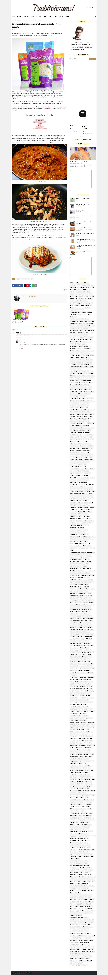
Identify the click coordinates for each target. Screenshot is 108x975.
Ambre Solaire (73, 314)
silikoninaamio (86, 826)
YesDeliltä (14, 35)
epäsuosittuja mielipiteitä (75, 443)
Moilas (87, 706)
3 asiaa (87, 287)
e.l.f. (93, 423)
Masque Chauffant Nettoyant (76, 688)
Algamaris (79, 307)
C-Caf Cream (72, 375)
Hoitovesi (86, 514)
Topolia (90, 897)
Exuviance (72, 450)
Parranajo (81, 756)
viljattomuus (72, 933)
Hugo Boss (72, 520)
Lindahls (89, 656)
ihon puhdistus (73, 538)
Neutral (78, 727)
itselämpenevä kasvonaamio (75, 559)
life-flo (71, 656)
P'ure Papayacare (79, 752)
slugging (86, 842)
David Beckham (77, 411)
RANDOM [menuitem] (61, 16)
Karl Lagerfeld (84, 582)
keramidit (82, 595)
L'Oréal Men (72, 636)
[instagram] (93, 7)
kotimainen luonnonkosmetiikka (76, 620)
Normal (79, 738)
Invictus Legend (81, 548)
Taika (91, 869)
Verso (88, 926)
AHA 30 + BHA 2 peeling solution (76, 303)
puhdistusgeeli (82, 777)
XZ (92, 949)
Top (86, 897)
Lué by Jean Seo (73, 663)
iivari (71, 541)
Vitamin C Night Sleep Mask (81, 935)
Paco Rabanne (87, 752)
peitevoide (86, 758)
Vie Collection (73, 928)
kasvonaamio (86, 586)
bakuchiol (84, 343)
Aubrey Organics (73, 334)
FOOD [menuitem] (50, 16)
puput (93, 779)
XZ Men (71, 951)
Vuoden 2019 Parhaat (74, 944)
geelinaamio (72, 470)
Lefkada (89, 652)
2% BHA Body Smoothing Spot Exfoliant (85, 285)
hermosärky (78, 500)
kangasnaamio (89, 579)
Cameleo (72, 380)
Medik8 (92, 690)
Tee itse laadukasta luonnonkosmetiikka (87, 876)
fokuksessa (86, 459)
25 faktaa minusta (80, 287)
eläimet (76, 436)
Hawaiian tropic (80, 495)
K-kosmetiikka (84, 575)
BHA (88, 353)
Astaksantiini (78, 328)
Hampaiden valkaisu (79, 491)
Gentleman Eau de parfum (85, 473)
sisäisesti (86, 833)
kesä (91, 595)
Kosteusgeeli (72, 616)
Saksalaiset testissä (80, 210)
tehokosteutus (79, 879)
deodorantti (92, 414)
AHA (71, 300)
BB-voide (72, 350)
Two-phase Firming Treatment (86, 906)
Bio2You (78, 355)
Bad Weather (78, 343)
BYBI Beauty (91, 373)
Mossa (77, 711)
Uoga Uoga (84, 913)
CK (75, 393)
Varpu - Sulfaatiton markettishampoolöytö (85, 198)
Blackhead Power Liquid (87, 359)
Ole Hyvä (89, 743)
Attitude (88, 332)
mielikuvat (82, 695)
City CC (71, 393)
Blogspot (33, 973)
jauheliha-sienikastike (21, 278)
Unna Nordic (77, 913)
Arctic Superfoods (89, 323)
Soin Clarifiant (83, 847)
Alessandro (72, 307)
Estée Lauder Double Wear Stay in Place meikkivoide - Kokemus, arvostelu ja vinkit (85, 240)
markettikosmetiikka (86, 684)
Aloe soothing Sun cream (75, 312)
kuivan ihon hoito (86, 622)
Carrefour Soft (78, 382)
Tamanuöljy (87, 872)
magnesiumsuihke (87, 679)
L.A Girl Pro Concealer (74, 631)
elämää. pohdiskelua (79, 439)
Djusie (89, 418)
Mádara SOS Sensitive (74, 672)
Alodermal (81, 309)
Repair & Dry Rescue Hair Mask (76, 799)
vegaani (89, 924)
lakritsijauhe (79, 643)
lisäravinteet (72, 661)
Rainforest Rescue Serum (84, 788)
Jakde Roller (72, 561)
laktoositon (72, 645)
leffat (78, 652)
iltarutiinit (76, 541)
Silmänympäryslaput (74, 829)
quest (71, 788)
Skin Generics (73, 838)
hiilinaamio (85, 502)
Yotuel (77, 956)
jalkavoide (89, 561)
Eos (81, 441)
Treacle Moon (73, 899)
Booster (85, 366)
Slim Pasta (81, 842)
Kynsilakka (87, 629)
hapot (71, 493)
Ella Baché (87, 439)
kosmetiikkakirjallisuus (86, 611)
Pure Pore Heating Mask (75, 783)
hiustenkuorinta (73, 511)
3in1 (71, 289)
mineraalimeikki (73, 702)
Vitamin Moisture (86, 938)
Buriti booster (73, 373)
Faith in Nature (80, 455)
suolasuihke (78, 863)
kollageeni (91, 602)
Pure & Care (72, 781)
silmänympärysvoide (84, 829)
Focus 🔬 (71, 128)
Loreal (89, 661)
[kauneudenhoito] (83, 153)
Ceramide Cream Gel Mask (81, 387)
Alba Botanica (88, 305)
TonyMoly (81, 897)
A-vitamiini (72, 291)
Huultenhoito (73, 525)
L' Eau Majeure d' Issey (85, 631)
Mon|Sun (81, 709)
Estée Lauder (83, 446)
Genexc (78, 470)
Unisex (71, 913)
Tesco (93, 881)
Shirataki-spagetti (16, 92)
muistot (84, 713)
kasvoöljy (79, 588)
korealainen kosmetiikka (75, 609)
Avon (91, 339)
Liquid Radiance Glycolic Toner (83, 659)
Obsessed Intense (73, 743)
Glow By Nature (85, 475)
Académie (80, 294)
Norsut (83, 738)
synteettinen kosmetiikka (75, 869)
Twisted (76, 906)
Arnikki (88, 325)
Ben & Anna (91, 350)
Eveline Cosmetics (84, 448)
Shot (90, 824)
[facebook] (87, 7)
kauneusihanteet (73, 593)
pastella (90, 756)
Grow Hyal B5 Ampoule (82, 482)
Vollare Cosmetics (73, 940)
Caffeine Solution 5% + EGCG (76, 377)
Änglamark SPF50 (87, 314)
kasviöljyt (86, 584)
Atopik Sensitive (73, 332)
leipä (93, 652)
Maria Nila (78, 684)
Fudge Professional (74, 468)
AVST (81, 341)
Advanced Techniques (83, 296)
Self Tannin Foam (89, 817)
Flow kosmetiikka (78, 459)
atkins (80, 330)
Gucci (85, 484)
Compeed (93, 400)
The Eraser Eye (85, 883)
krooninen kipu (73, 622)
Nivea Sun (87, 729)
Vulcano (80, 940)
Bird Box (87, 357)
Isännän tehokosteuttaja (80, 554)
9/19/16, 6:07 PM (19, 333)
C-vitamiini (88, 375)
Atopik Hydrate (91, 330)
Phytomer (87, 761)
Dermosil (86, 416)
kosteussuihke (88, 616)
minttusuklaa (89, 702)
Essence (76, 446)
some (93, 849)
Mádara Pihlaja (87, 670)
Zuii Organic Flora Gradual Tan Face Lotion (78, 965)
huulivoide (90, 523)
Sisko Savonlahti (73, 835)
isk (76, 557)
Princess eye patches (79, 770)
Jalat (78, 561)
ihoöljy (92, 538)
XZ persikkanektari (84, 951)
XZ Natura (77, 951)
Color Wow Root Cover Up (84, 400)
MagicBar (72, 679)
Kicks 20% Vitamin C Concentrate (76, 600)
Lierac (84, 654)
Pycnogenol (89, 786)
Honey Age (79, 516)
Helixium (79, 498)
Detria (71, 418)
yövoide (71, 958)
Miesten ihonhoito (74, 697)
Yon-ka (88, 953)
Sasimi (75, 811)
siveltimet (80, 835)
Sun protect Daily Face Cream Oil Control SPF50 (79, 860)
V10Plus (86, 917)
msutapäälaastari (73, 713)
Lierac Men (89, 654)
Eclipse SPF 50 (78, 425)
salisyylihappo (83, 808)
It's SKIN (89, 557)
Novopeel (78, 740)
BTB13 (78, 368)
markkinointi (72, 686)
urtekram (72, 915)
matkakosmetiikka (79, 690)
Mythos (71, 720)
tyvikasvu (76, 908)
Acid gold (86, 294)
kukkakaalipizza (73, 627)
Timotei (71, 897)
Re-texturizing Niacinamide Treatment (77, 792)
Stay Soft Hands (73, 854)
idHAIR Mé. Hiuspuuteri (86, 536)
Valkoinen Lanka (73, 922)
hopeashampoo (81, 518)
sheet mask (72, 824)
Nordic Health (73, 738)
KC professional (82, 593)
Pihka (92, 761)
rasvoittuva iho (86, 790)
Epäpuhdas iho (87, 441)
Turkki (71, 903)
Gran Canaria (72, 480)
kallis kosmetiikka (73, 579)
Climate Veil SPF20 (78, 396)
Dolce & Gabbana (73, 421)
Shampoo (72, 822)
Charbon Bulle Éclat (78, 389)
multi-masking (85, 715)
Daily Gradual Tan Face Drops (89, 409)
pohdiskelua (78, 767)
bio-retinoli (72, 355)
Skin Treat (86, 838)
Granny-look (79, 480)
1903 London (72, 285)
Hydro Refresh (73, 532)
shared (77, 822)
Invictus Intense (73, 548)
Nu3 (83, 740)
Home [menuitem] (13, 16)
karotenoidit (91, 582)
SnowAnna (72, 847)
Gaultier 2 (92, 468)
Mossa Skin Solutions (85, 711)
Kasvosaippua (85, 588)
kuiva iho (79, 622)
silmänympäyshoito (74, 831)
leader (90, 650)
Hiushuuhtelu (73, 507)
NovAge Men (89, 738)
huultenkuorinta (80, 525)
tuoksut (81, 901)
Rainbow (76, 788)
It (85, 557)
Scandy (90, 813)
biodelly (83, 355)
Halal (77, 489)
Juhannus (82, 572)
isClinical (72, 557)
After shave (92, 296)
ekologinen (79, 434)
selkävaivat (72, 820)
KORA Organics (87, 606)
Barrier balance (87, 348)
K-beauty (78, 575)
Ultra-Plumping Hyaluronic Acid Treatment (78, 910)
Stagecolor (86, 851)
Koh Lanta (85, 602)
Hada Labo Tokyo (82, 486)
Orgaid (81, 749)
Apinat (93, 321)
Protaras (91, 770)
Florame (72, 459)
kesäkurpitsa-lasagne (74, 597)
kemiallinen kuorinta (74, 595)
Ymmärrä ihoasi (82, 953)
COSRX (71, 402)
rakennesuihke (73, 790)
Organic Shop (87, 749)
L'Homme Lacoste (79, 634)
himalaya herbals (73, 504)
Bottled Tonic (72, 368)
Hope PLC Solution (86, 516)
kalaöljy (88, 577)
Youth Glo (90, 956)
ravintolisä (93, 790)
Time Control (77, 892)
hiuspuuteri (92, 507)
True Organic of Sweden (82, 899)
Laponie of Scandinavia (80, 645)
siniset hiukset (73, 833)
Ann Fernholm (73, 316)
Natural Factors (91, 722)
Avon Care (72, 341)
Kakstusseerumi (81, 577)
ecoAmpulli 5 (79, 427)
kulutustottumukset (88, 627)
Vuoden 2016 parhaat (88, 940)
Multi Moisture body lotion (75, 715)
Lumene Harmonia (74, 665)
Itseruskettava (86, 559)
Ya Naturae (92, 951)
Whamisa (79, 949)
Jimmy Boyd (72, 570)
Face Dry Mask (82, 452)
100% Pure (86, 282)
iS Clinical (92, 548)
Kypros (92, 629)
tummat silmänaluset (74, 901)
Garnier (86, 468)
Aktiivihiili (77, 305)
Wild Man (85, 949)
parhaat (92, 754)
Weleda (79, 947)
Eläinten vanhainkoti (84, 436)
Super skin (85, 863)
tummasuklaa (91, 899)
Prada (89, 767)
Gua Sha (81, 484)
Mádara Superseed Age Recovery (87, 672)
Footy (83, 461)
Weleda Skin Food (86, 947)
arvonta (92, 325)
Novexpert (72, 740)
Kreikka (90, 620)
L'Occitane (87, 634)
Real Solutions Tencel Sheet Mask (76, 795)
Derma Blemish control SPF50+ (76, 416)
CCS (76, 384)
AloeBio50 (90, 312)
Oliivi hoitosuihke (73, 745)
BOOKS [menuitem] (55, 16)
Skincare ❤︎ (85, 125)
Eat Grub (72, 425)
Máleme (72, 681)
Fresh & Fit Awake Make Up (75, 466)
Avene (86, 339)
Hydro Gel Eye (85, 529)
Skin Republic (80, 838)
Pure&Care (84, 783)
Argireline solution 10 (80, 325)
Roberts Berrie (73, 804)
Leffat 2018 (83, 652)
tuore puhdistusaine (89, 901)
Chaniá (71, 389)
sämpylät (89, 808)
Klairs (75, 602)
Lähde (82, 640)
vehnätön (78, 926)
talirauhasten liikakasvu (78, 872)
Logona (78, 661)
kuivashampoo (80, 625)
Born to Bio (91, 366)
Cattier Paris (85, 382)
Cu (77, 407)
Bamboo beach (73, 348)
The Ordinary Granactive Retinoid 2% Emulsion (79, 888)
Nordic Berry (89, 736)
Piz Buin (80, 765)
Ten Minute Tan (77, 881)
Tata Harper (79, 874)
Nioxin (78, 729)
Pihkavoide (80, 763)
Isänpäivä (88, 554)
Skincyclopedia (73, 840)
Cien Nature (86, 391)
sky (78, 840)
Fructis (84, 466)
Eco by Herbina (86, 425)
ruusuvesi (88, 806)
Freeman (84, 464)
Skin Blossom (86, 835)
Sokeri (88, 847)
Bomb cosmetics (87, 364)
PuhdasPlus (87, 774)
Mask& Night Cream (81, 686)
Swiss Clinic (89, 867)
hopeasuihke (88, 518)
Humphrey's (85, 520)
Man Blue (77, 681)
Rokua (79, 804)
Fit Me (86, 457)
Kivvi (71, 602)
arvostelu (72, 328)
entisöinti (72, 441)
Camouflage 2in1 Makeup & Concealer (83, 380)
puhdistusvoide (73, 779)
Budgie (90, 371)
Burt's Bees (80, 373)
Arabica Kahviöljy (73, 323)
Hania (93, 491)
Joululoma (76, 572)
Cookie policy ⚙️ (73, 131)
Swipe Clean (82, 867)
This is (71, 892)
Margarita (72, 684)
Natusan (88, 724)
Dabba (86, 407)
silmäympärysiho (83, 831)
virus (82, 933)
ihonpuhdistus (86, 538)
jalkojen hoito (78, 563)
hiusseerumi (81, 509)
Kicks (89, 597)
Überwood (82, 908)
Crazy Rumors (73, 405)
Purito (84, 786)
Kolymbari (72, 604)
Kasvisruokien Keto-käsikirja (75, 586)
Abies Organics (73, 294)
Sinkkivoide (80, 833)
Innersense (72, 545)
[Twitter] (25, 285)
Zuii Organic (80, 962)
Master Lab (85, 688)
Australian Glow (73, 339)
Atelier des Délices (74, 330)
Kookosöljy (80, 606)
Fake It (86, 455)
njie (92, 731)
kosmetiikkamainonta (74, 613)
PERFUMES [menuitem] (38, 16)
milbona (71, 699)
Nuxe (91, 740)
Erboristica (84, 443)
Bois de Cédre (73, 364)
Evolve (91, 448)
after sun (72, 298)
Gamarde (81, 468)
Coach (85, 396)
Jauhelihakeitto (84, 566)
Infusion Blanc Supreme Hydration (77, 543)
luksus (79, 663)
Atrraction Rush (81, 332)
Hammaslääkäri (89, 489)
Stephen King (80, 854)
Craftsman (87, 402)
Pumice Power (88, 779)
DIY (79, 418)
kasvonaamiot (73, 588)
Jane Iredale (85, 563)
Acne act (91, 294)
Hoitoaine (89, 511)
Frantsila (79, 464)
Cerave (89, 387)
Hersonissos (85, 500)
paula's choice (73, 758)
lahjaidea (87, 640)
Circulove (92, 391)
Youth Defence (83, 956)
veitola (83, 926)
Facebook (88, 452)
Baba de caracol (87, 341)
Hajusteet (72, 489)
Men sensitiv (88, 693)
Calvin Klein (90, 377)
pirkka (85, 763)
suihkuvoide (86, 856)
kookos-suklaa (90, 604)
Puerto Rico (81, 774)
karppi (76, 584)
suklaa (92, 856)
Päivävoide (72, 754)
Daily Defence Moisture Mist (75, 409)
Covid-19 (77, 402)
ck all (79, 393)
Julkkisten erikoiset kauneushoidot (79, 161)
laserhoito (72, 647)
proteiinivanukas (73, 774)
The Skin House (73, 890)
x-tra (89, 949)
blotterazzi (72, 362)
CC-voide (72, 384)
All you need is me (73, 309)
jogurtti (85, 570)
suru (78, 867)
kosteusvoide (73, 618)
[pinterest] (95, 7)
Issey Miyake (81, 557)
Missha (84, 704)
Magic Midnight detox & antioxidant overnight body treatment (82, 677)
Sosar (71, 851)
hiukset (88, 504)
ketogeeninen (83, 597)
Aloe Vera (84, 312)
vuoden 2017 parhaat (74, 942)
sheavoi (87, 822)
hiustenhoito (88, 509)
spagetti (75, 851)
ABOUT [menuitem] (67, 16)
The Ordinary (92, 885)
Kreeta (86, 620)
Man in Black (83, 681)
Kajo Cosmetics (73, 577)
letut (76, 654)
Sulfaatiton (77, 858)
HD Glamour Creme (88, 495)
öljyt (94, 745)
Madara (93, 668)
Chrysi (90, 389)
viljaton (86, 931)
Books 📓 (72, 130)
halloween (82, 489)
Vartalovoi (72, 924)
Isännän (71, 554)
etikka (77, 448)
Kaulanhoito (76, 591)
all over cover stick (86, 307)
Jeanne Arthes (82, 568)
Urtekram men (79, 915)
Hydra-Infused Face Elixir (75, 529)
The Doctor (77, 883)
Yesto (76, 953)
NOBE (80, 733)
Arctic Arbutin (81, 323)
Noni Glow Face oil (74, 736)
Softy (77, 847)
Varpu (85, 922)
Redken (86, 795)
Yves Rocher (88, 958)
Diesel (75, 418)
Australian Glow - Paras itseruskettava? (85, 233)
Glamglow (78, 475)
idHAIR (78, 536)
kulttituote (80, 627)
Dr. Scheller (88, 423)
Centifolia (72, 387)
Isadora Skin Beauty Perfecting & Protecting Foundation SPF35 (82, 552)
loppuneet (84, 661)
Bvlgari (85, 373)
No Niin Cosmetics (74, 733)
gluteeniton (79, 477)
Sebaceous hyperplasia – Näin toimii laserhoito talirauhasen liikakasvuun (84, 228)
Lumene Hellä (82, 665)
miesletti (88, 695)
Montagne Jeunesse (88, 709)
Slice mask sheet (73, 842)
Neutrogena (91, 727)
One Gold (72, 749)
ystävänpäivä (81, 958)
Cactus (93, 375)
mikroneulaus (90, 697)
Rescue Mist (86, 799)
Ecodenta (92, 427)
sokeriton (80, 849)
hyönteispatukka (81, 532)
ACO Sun (75, 296)
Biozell (82, 357)
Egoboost (89, 430)
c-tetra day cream (80, 375)
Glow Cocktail (73, 477)
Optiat (77, 749)
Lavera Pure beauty (74, 650)
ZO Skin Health (73, 962)
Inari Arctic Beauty (83, 541)
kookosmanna (73, 606)
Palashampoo (79, 754)
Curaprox (81, 407)
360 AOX (92, 287)
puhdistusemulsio (73, 777)
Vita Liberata (87, 933)
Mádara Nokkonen (78, 670)
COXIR (81, 402)
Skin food (93, 835)
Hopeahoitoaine (73, 518)
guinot (71, 486)
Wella (92, 947)
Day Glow (88, 411)
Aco (71, 296)
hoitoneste (80, 514)
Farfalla (90, 455)
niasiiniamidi (72, 729)
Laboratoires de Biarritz (89, 636)
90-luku (89, 289)
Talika (71, 872)
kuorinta (81, 629)
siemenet (72, 826)
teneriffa (84, 881)
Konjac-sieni (78, 604)
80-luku (84, 289)
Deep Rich (72, 414)
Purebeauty (90, 783)
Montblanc (72, 711)
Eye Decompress (86, 450)
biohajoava (72, 357)
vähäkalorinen (83, 919)
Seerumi (82, 817)
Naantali (76, 720)
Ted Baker (72, 876)
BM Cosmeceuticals (80, 362)
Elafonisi (72, 436)
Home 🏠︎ (71, 125)
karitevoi (77, 582)
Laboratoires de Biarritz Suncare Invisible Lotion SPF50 (81, 638)
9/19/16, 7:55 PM (22, 342)
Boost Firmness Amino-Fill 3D (76, 366)
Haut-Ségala (72, 495)
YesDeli (17, 20)
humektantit (78, 520)
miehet (77, 695)
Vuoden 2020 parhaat (85, 944)
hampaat (72, 491)
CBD (90, 382)
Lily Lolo (76, 656)
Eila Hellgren (72, 434)
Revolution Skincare (79, 801)
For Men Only (73, 464)
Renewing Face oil (79, 797)
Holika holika (72, 516)
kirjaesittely (87, 600)
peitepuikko (80, 758)
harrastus (90, 493)
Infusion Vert (88, 543)
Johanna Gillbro (91, 570)
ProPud (86, 770)
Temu (71, 881)
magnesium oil (79, 679)
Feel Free (72, 457)
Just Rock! (72, 575)
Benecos (72, 353)
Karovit (71, 584)
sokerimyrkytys (73, 849)
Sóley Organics (87, 849)
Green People (73, 482)
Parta (86, 756)
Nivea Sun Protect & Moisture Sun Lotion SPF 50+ (79, 731)
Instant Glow (79, 545)
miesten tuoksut (82, 697)
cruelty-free (72, 407)
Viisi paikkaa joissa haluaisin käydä (76, 931)
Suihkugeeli (80, 856)
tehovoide (92, 879)
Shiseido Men (84, 824)
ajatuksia (90, 303)
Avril (77, 341)
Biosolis (77, 357)
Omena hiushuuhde (79, 747)
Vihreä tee (86, 928)
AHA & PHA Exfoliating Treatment (80, 300)
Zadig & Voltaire (73, 960)
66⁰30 (75, 289)
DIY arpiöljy (84, 418)
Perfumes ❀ (85, 130)
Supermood (72, 867)
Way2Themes (23, 973)
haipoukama (90, 486)
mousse (92, 711)
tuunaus (71, 906)
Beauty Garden (84, 350)
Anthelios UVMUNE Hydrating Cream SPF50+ (79, 319)
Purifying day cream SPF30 (75, 786)
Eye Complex (78, 450)
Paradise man (86, 754)
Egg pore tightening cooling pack (79, 430)
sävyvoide (86, 813)
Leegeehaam (72, 652)
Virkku (78, 933)
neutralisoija (84, 727)
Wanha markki (73, 947)
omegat (71, 747)
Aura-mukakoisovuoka (83, 334)
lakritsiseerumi (87, 643)
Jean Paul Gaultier (73, 568)
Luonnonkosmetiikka (74, 668)
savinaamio (81, 811)
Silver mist (90, 831)
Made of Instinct (73, 675)
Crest (79, 405)
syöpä (83, 869)
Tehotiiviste (86, 879)
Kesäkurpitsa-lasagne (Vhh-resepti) (84, 251)
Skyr (88, 840)
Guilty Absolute (91, 484)
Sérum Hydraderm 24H (89, 820)
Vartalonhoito (91, 922)
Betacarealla (82, 353)
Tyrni (71, 908)
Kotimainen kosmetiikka (88, 618)
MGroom (72, 695)
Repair (86, 797)
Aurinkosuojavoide (74, 337)
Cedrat (80, 384)
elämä (91, 436)
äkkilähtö (72, 305)
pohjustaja (85, 767)
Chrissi (85, 389)
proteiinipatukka (78, 772)
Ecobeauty (86, 427)
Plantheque (90, 765)
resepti (92, 799)
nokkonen (86, 733)
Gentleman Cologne (74, 473)
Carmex (71, 382)
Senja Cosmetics (79, 820)
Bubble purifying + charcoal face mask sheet (78, 371)
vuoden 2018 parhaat (84, 942)
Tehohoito (72, 879)
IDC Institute (72, 536)
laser (92, 645)
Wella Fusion (72, 949)
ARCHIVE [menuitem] (19, 16)
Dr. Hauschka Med (80, 423)
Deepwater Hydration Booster (82, 414)
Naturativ (83, 724)
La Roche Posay (80, 636)
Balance (80, 346)
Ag (76, 298)
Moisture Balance (73, 709)
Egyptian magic (73, 432)
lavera (77, 647)
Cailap (84, 377)
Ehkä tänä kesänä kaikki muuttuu (84, 432)
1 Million (72, 282)
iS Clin (87, 548)
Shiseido (78, 824)
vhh (27, 278)
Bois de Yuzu (80, 364)
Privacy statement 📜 (87, 133)
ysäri (76, 958)
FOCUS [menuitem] (32, 16)
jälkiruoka (72, 563)
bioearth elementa (90, 355)
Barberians (80, 348)
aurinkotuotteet (83, 337)
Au (91, 332)
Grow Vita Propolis (74, 484)
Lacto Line (77, 640)
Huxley (87, 525)
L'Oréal (92, 634)
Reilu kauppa (92, 795)
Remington (72, 797)
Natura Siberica (84, 722)
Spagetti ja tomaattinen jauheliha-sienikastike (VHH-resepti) (19, 320)
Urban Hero (90, 913)
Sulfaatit (71, 858)
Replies (18, 339)
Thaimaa (72, 883)
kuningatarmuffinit (74, 629)
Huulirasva (84, 523)
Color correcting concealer (87, 398)
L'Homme (72, 634)
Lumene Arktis (91, 663)
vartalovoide (78, 924)
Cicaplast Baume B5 (74, 391)
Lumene (84, 663)
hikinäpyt (91, 502)
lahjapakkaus (72, 643)
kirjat (93, 600)
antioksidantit (87, 321)
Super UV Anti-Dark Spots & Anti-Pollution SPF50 (79, 865)
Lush (81, 668)
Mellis (78, 693)
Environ (77, 441)
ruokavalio (72, 806)
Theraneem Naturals (82, 890)
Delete (20, 337)
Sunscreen (72, 863)
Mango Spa (90, 681)
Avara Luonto (81, 339)
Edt (71, 430)
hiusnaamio (80, 507)
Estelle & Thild (90, 446)
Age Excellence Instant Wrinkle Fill (85, 298)
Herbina (91, 498)
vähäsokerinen (91, 919)
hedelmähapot (73, 498)
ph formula (81, 761)
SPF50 (80, 851)
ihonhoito (80, 538)
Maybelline (86, 690)
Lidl (80, 654)
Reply (17, 337)
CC (93, 382)
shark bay (82, 822)
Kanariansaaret (82, 579)
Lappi (88, 645)
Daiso (71, 411)
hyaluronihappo (73, 527)
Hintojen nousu (82, 504)
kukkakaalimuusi (88, 625)
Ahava (86, 303)
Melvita (82, 693)
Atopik (85, 330)
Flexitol (90, 457)
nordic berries (82, 736)
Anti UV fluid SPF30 (74, 321)
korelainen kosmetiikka (86, 609)
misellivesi (79, 704)
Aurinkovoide (90, 337)
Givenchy (72, 475)
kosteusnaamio (80, 616)
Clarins (71, 396)
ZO (84, 960)
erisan (89, 443)
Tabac (87, 869)
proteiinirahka (86, 772)
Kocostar (80, 602)
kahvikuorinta (91, 575)
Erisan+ (71, 446)
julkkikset (88, 572)
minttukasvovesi (81, 702)
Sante (71, 811)
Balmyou (86, 346)
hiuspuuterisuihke (73, 509)
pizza (85, 765)
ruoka (83, 804)
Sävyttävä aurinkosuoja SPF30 (76, 813)
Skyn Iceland (83, 840)
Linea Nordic (72, 659)
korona (71, 611)
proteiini (72, 772)
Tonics (76, 897)
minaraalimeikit (85, 699)
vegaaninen (72, 926)
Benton (77, 353)
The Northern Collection (82, 885)
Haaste (76, 486)
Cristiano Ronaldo (85, 405)
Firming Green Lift (79, 457)
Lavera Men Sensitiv (84, 647)
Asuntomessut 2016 (87, 328)
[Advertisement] (83, 72)
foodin (91, 459)
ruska (77, 806)
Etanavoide (72, 448)
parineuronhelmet (74, 756)
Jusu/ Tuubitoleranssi (31, 296)
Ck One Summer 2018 (86, 393)
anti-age (81, 321)
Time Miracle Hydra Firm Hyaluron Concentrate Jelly (80, 894)
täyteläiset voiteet (87, 874)
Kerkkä (87, 595)
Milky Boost (77, 699)
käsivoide (81, 584)
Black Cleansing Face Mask (75, 359)
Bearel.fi (77, 350)
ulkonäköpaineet (89, 908)
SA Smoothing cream (74, 808)
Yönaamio (72, 956)
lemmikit (72, 654)
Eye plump (72, 452)
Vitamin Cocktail (91, 935)
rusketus (82, 806)
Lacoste (71, 640)
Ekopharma (85, 434)
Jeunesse (89, 568)
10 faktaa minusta (78, 282)
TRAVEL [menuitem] (44, 16)
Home (13, 20)
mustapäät (86, 718)
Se (79, 815)
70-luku (79, 289)
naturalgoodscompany (74, 724)
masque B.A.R (89, 686)
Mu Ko (80, 713)
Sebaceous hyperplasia (86, 815)
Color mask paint (73, 400)
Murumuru (80, 718)
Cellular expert (86, 384)
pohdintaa (72, 767)
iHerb (94, 536)
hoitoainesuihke (73, 514)
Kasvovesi (92, 588)
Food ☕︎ (84, 126)
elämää (71, 439)
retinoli (71, 801)
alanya (82, 305)
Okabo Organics (82, 743)
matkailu (72, 690)
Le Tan (86, 650)
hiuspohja (86, 507)
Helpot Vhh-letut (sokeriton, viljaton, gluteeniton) (84, 222)
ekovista (91, 434)
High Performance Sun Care (75, 502)
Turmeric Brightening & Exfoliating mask (82, 903)
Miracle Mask (73, 704)
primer (71, 770)
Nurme (86, 740)
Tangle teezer (73, 874)
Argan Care (72, 325)
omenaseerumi (88, 747)
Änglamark (80, 314)
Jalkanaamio (82, 561)
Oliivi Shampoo (82, 745)
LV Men (88, 668)
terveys (89, 881)
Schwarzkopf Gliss (73, 815)
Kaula (71, 591)
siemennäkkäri (79, 826)
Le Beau (81, 650)
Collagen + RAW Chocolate (75, 398)
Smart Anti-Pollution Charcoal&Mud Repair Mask (79, 845)
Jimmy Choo (79, 570)
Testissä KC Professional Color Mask (84, 216)
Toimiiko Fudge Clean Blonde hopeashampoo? (82, 205)
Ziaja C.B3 (80, 960)
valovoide (80, 922)
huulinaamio (77, 523)
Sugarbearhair (73, 856)
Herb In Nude (85, 498)
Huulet (71, 523)
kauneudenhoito (84, 591)
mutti (91, 718)
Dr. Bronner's (73, 423)
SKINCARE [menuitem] (26, 16)
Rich (90, 801)
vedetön (84, 924)
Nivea (82, 729)
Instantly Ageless (86, 545)
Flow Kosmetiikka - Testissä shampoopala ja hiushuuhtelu (85, 246)
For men (87, 461)
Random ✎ (85, 131)
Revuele (86, 801)
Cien (81, 391)
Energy (92, 439)
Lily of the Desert (83, 656)
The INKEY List (73, 885)
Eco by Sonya (72, 427)
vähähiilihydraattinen (74, 919)
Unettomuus (91, 910)
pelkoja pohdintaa (73, 761)
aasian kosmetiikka (86, 291)
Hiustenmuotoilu (81, 511)
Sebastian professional (74, 817)
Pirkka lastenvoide (73, 765)
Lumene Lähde (90, 665)
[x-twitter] (90, 7)
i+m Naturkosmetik (85, 534)
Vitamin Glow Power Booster (76, 938)
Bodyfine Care (89, 362)
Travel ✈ (85, 128)
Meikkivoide (72, 693)
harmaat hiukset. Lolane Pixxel (80, 493)
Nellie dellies (72, 727)
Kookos (84, 604)
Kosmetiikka (77, 611)
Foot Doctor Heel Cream (75, 461)
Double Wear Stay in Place (84, 421)
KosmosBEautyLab (84, 613)
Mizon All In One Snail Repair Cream (77, 706)
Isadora (71, 550)
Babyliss (71, 343)
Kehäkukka (89, 593)
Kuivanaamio (72, 625)
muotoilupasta (73, 718)
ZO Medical (89, 960)
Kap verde (72, 582)
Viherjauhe (80, 928)
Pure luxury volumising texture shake (84, 781)
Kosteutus (79, 618)
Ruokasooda (88, 804)
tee (76, 876)
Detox (91, 416)
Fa (76, 452)
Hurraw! (91, 520)
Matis (91, 688)
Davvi (83, 411)
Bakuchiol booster (73, 346)
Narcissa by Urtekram (74, 722)
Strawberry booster (89, 854)
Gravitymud (86, 480)
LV (84, 668)
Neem (93, 724)
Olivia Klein (89, 745)
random (79, 790)
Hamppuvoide (88, 491)
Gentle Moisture (85, 470)
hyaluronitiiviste (81, 527)
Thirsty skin (90, 890)
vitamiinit (72, 935)
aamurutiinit (78, 291)
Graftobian (93, 477)
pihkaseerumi (73, 763)
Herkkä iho (72, 500)
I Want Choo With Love (74, 534)
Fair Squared (72, 455)
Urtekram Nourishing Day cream (76, 917)
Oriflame (72, 752)
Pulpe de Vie (80, 779)
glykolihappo (86, 477)
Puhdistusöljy (89, 777)
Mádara (71, 670)
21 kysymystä (73, 287)
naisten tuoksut (83, 720)
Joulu (71, 572)
